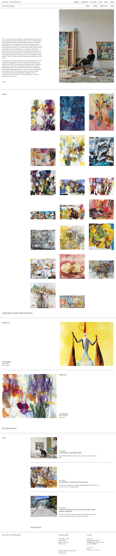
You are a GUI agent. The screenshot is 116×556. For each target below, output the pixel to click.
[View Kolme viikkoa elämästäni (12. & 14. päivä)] (101, 186)
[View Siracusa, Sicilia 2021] (43, 215)
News (100, 2)
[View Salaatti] (72, 266)
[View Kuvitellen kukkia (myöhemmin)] (43, 182)
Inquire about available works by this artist (17, 313)
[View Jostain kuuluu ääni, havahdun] (101, 209)
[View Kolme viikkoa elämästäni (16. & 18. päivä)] (72, 211)
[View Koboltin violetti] (43, 115)
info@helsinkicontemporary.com (95, 542)
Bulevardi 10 (90, 538)
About (106, 2)
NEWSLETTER (90, 547)
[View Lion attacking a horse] (101, 269)
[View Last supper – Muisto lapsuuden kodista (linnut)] (72, 301)
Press (112, 2)
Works (95, 6)
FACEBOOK (97, 550)
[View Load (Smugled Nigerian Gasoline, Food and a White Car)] (101, 237)
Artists (76, 2)
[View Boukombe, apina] (72, 237)
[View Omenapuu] (72, 187)
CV (3, 81)
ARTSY (88, 548)
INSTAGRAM (90, 550)
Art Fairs (93, 2)
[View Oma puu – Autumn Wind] (43, 295)
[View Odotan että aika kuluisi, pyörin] (43, 240)
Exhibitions (84, 2)
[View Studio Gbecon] (43, 269)
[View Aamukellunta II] (101, 151)
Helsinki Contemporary (11, 2)
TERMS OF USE (62, 552)
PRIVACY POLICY (63, 553)
